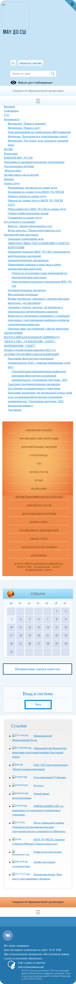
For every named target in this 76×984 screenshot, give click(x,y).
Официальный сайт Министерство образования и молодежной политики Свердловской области (39, 752)
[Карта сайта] (13, 63)
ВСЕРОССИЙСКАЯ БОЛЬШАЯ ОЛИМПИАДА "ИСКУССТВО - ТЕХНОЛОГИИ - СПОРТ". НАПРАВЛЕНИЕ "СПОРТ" (32, 341)
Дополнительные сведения (39, 447)
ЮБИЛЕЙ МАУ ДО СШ (18, 157)
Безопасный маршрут (20, 405)
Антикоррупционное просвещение (28, 260)
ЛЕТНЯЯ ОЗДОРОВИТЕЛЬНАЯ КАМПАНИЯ (31, 354)
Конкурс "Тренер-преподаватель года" (30, 226)
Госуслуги (38, 785)
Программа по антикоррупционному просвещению (34, 162)
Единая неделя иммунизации (48, 852)
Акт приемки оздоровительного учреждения (34, 388)
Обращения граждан (39, 430)
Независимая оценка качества (37, 669)
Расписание (11, 153)
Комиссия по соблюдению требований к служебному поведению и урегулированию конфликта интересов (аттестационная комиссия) (39, 320)
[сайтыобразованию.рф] (70, 6)
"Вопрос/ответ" (13, 170)
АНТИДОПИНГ (13, 332)
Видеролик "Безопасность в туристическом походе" (38, 136)
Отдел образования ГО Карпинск (50, 777)
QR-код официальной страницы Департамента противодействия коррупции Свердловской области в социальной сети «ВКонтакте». (39, 827)
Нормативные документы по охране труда (32, 187)
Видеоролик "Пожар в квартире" (27, 123)
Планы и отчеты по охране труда (27, 196)
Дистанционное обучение (19, 166)
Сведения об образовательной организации (38, 90)
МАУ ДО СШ (14, 32)
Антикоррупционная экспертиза (27, 290)
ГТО (6, 115)
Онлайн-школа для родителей (21, 174)
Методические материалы (23, 294)
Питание (9, 179)
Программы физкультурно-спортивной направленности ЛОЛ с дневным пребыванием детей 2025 (39, 363)
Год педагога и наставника (19, 221)
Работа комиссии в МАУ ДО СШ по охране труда (37, 209)
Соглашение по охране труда (25, 217)
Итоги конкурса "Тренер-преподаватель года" (34, 230)
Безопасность (11, 119)
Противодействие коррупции (21, 234)
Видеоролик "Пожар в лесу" (24, 127)
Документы (14, 409)
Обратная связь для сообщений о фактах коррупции (38, 328)
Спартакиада (11, 110)
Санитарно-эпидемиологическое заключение (34, 384)
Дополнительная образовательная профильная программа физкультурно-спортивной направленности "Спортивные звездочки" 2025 (39, 375)
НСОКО (8, 149)
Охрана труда (11, 183)
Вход (38, 704)
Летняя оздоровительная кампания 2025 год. (30, 350)
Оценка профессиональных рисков (28, 213)
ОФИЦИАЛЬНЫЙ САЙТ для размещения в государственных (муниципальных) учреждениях (37, 810)
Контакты (9, 106)
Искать (52, 74)
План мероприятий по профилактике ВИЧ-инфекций (39, 132)
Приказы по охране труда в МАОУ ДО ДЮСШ (35, 200)
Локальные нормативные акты (25, 239)
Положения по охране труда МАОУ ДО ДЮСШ (36, 192)
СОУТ (11, 204)
